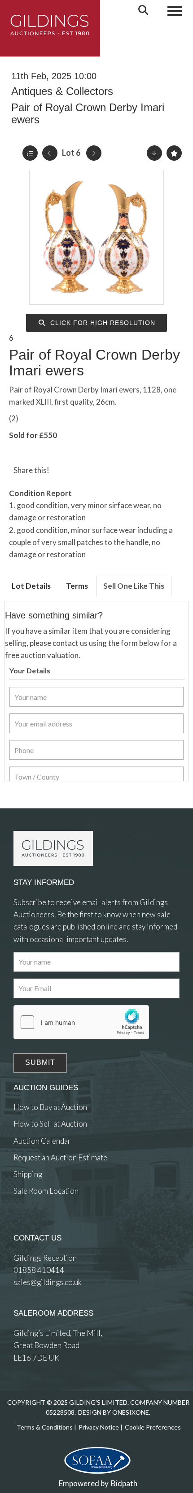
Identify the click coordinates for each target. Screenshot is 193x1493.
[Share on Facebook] (63, 470)
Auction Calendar (42, 1141)
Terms (77, 586)
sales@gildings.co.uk (47, 1282)
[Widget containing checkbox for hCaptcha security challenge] (81, 1022)
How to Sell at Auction (50, 1123)
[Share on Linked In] (82, 470)
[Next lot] (93, 153)
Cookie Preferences (153, 1427)
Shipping (27, 1174)
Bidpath (124, 1483)
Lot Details (31, 586)
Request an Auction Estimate (60, 1157)
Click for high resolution (101, 322)
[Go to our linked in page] (40, 1224)
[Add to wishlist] (174, 153)
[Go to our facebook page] (22, 1224)
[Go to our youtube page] (58, 1224)
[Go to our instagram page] (100, 470)
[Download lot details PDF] (154, 153)
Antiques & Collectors (62, 91)
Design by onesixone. (114, 1412)
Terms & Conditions (45, 1427)
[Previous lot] (49, 153)
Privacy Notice (99, 1427)
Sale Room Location (46, 1190)
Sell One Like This (133, 586)
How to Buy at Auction (50, 1107)
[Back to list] (30, 153)
